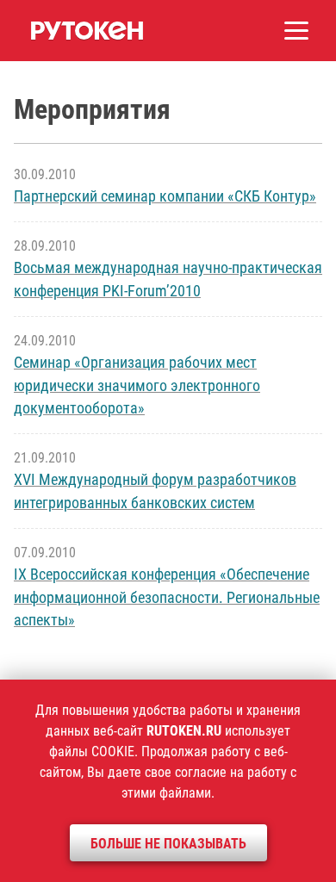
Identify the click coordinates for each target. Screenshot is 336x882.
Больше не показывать (168, 843)
